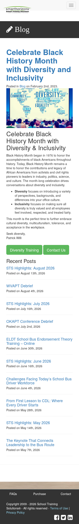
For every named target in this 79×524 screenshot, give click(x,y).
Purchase (39, 494)
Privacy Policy (15, 512)
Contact (66, 494)
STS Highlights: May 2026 (28, 422)
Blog (22, 86)
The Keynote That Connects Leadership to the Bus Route (30, 442)
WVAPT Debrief (19, 285)
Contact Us (56, 250)
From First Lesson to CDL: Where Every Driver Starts (34, 402)
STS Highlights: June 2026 (28, 361)
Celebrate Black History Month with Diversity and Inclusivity (38, 64)
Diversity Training (24, 250)
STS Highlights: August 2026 (30, 268)
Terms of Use (59, 508)
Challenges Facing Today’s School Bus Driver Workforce (39, 381)
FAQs (13, 494)
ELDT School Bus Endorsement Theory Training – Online (39, 341)
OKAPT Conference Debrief (29, 321)
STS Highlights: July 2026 (28, 303)
